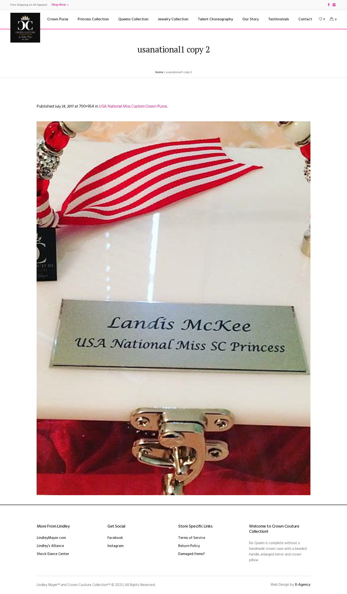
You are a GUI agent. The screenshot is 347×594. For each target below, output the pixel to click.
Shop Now (58, 5)
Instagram (115, 546)
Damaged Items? (191, 554)
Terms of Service (191, 538)
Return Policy (189, 546)
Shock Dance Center (53, 554)
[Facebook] (328, 5)
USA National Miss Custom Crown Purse (133, 106)
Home (159, 72)
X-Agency (302, 585)
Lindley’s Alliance (50, 546)
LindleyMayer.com (51, 538)
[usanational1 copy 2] (173, 308)
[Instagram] (334, 5)
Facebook (115, 538)
